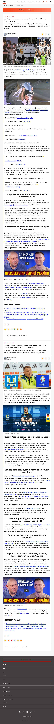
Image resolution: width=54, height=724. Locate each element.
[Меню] (50, 2)
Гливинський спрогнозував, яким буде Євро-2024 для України (26, 624)
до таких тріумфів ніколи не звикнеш (16, 205)
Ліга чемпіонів (23, 335)
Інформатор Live (24, 297)
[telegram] (30, 712)
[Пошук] (47, 2)
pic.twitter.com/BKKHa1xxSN (29, 135)
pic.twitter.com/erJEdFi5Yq (12, 187)
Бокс (15, 1)
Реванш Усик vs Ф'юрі (32, 508)
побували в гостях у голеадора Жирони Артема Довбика (30, 566)
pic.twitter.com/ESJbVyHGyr (25, 118)
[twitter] (27, 712)
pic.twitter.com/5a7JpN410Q (13, 161)
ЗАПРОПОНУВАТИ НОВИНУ (27, 660)
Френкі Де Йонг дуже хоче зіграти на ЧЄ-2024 (35, 525)
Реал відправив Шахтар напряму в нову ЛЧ (18, 287)
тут (9, 299)
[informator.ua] (4, 2)
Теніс (18, 1)
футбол (6, 335)
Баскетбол (23, 1)
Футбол (10, 1)
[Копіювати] (49, 34)
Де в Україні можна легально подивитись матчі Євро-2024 (24, 319)
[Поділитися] (46, 34)
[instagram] (23, 712)
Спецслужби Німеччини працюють (15, 449)
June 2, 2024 (26, 122)
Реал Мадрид (13, 335)
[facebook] (19, 712)
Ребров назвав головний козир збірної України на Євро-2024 (25, 312)
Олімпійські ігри (31, 1)
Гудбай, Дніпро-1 (30, 10)
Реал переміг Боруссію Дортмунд (23, 70)
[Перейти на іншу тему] (43, 2)
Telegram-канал (22, 293)
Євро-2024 (6, 647)
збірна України (24, 647)
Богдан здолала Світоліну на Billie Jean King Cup (34, 496)
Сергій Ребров (14, 647)
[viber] (34, 712)
